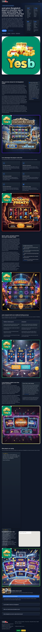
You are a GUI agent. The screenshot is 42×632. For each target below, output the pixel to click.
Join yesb (4, 30)
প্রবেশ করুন (23, 630)
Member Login (10, 30)
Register (37, 621)
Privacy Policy (34, 98)
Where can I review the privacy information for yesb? (12, 609)
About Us (16, 621)
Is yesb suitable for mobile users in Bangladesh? (11, 604)
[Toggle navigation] (39, 1)
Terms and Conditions (21, 621)
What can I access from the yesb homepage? (11, 596)
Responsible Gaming (33, 621)
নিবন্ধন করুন (18, 630)
